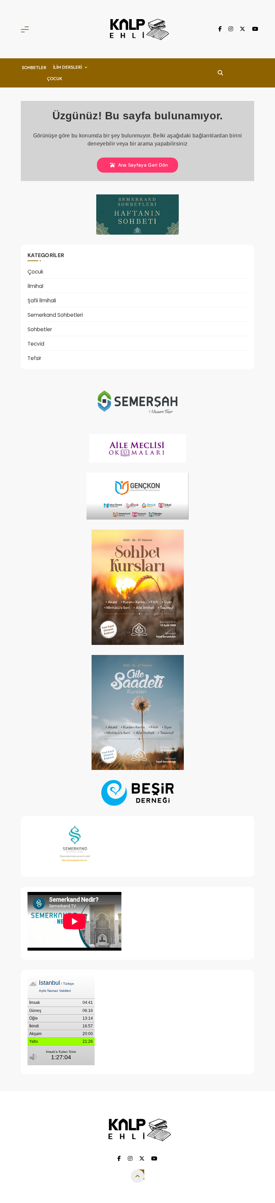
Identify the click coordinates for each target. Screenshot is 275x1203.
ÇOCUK (54, 78)
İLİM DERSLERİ (67, 67)
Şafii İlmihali (42, 300)
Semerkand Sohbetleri (55, 314)
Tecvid (36, 343)
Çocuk (35, 271)
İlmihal (35, 286)
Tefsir (34, 358)
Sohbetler (34, 67)
